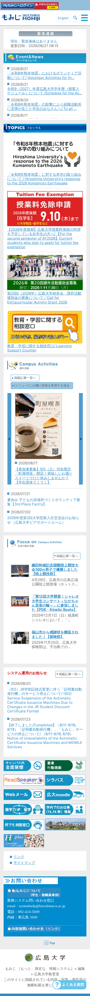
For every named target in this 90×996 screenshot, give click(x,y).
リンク (18, 856)
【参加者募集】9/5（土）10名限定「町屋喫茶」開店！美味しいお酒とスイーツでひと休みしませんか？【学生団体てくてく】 (43, 476)
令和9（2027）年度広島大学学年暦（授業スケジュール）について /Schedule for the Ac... (44, 90)
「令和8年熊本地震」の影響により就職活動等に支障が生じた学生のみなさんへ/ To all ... (44, 106)
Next (81, 439)
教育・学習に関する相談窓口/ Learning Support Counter (39, 348)
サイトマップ (24, 862)
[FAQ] (68, 985)
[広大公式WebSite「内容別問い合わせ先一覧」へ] (34, 929)
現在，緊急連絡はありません (34, 41)
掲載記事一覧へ (25, 378)
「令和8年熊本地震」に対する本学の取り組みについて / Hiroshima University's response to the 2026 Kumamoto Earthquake (44, 178)
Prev (9, 439)
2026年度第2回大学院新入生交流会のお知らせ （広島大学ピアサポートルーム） (43, 520)
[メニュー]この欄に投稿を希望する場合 (42, 385)
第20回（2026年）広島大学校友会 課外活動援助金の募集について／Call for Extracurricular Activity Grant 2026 (44, 297)
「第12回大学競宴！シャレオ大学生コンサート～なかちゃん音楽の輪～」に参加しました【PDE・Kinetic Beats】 (55, 603)
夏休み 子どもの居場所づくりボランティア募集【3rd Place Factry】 (43, 502)
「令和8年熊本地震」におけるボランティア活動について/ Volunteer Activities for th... (44, 75)
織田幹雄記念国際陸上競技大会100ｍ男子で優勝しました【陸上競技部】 (55, 569)
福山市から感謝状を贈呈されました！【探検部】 (55, 634)
